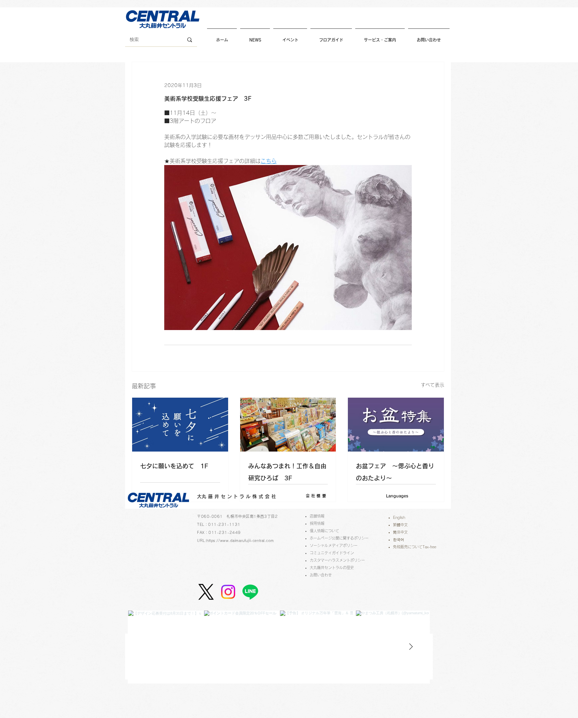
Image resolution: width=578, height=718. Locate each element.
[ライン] (250, 591)
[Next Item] (410, 646)
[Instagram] (228, 591)
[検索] (189, 39)
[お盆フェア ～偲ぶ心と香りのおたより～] (396, 425)
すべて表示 (432, 385)
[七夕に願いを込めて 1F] (180, 425)
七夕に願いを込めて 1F (174, 466)
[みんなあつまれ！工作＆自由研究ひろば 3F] (288, 425)
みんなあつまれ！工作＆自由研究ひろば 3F (287, 472)
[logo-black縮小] (206, 591)
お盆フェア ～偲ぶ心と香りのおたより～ (395, 472)
